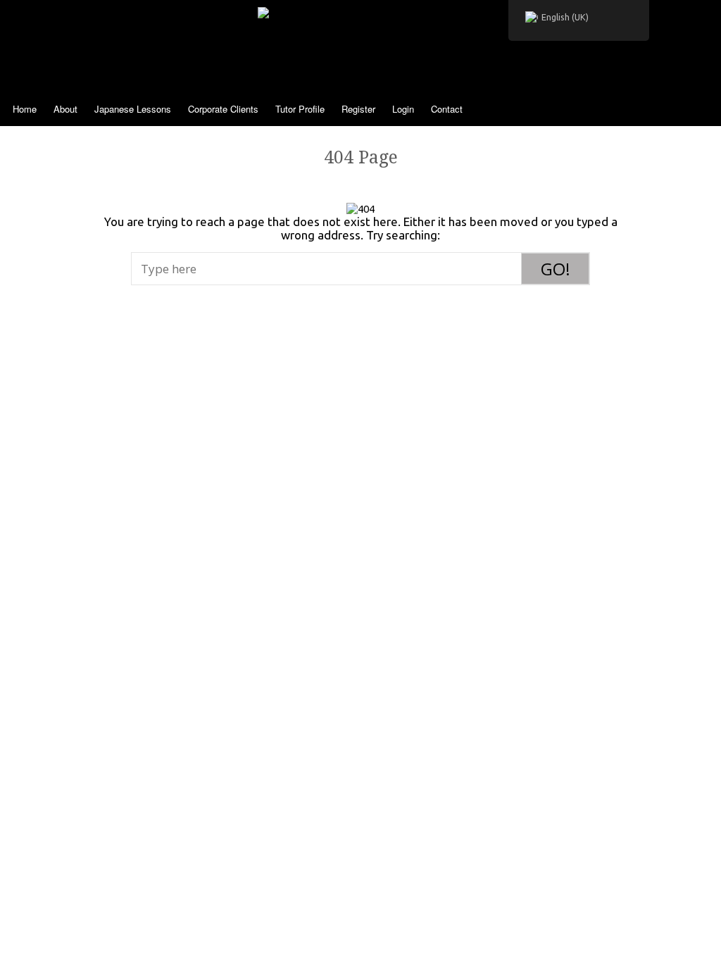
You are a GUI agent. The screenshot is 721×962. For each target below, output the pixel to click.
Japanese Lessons (132, 108)
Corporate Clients (223, 108)
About (65, 108)
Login (403, 108)
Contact (447, 108)
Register (358, 108)
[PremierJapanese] (361, 35)
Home (25, 108)
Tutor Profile (300, 108)
